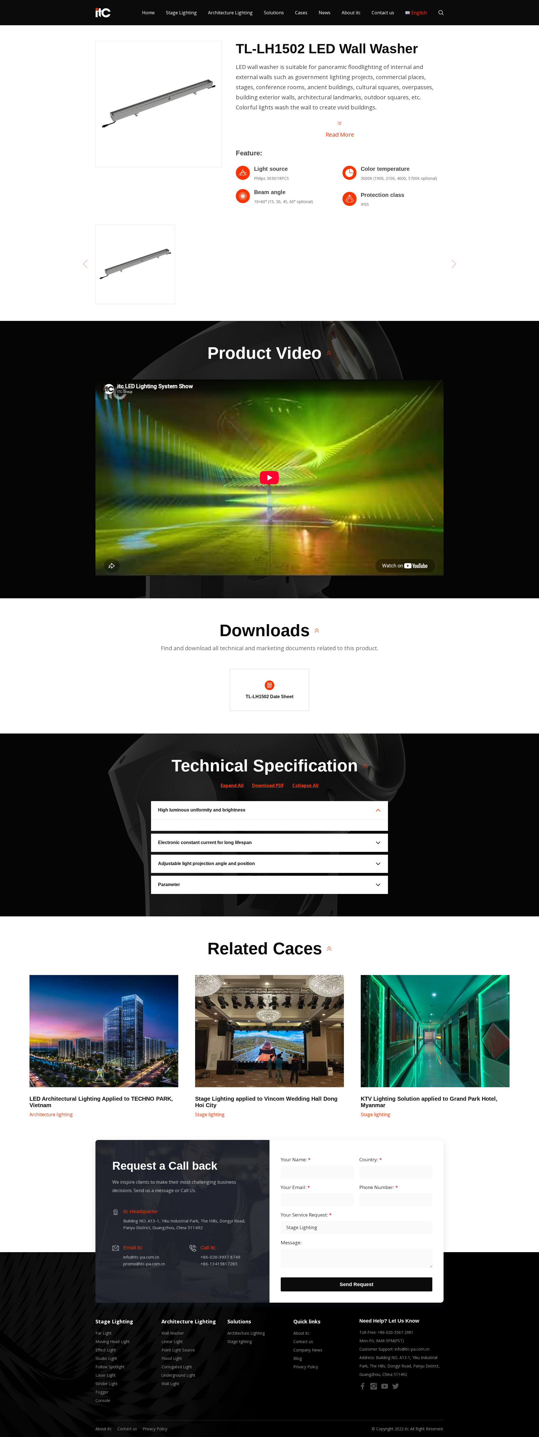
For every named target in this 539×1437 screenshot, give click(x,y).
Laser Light (105, 1375)
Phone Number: (378, 1187)
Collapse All (305, 785)
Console (102, 1400)
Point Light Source (178, 1350)
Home (148, 13)
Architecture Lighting (230, 13)
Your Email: (295, 1187)
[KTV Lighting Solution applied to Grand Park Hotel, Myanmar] (435, 1031)
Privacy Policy (305, 1366)
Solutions (274, 13)
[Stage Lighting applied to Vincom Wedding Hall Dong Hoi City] (269, 1031)
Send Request (356, 1284)
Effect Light (105, 1350)
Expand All (232, 785)
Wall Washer (172, 1333)
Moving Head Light (112, 1341)
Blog (297, 1358)
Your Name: (295, 1160)
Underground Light (178, 1375)
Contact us (383, 13)
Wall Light (170, 1383)
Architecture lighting (51, 1114)
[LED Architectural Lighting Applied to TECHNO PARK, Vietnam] (103, 1031)
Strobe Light (106, 1383)
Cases (301, 13)
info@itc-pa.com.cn (412, 1349)
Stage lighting (210, 1114)
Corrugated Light (176, 1366)
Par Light (103, 1333)
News (324, 13)
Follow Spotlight (110, 1366)
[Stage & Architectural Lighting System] (103, 12)
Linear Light (172, 1341)
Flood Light (171, 1358)
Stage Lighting (181, 13)
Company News (307, 1350)
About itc (351, 13)
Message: (291, 1243)
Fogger (101, 1392)
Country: (370, 1160)
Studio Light (106, 1358)
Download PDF (268, 785)
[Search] (438, 12)
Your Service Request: (306, 1215)
